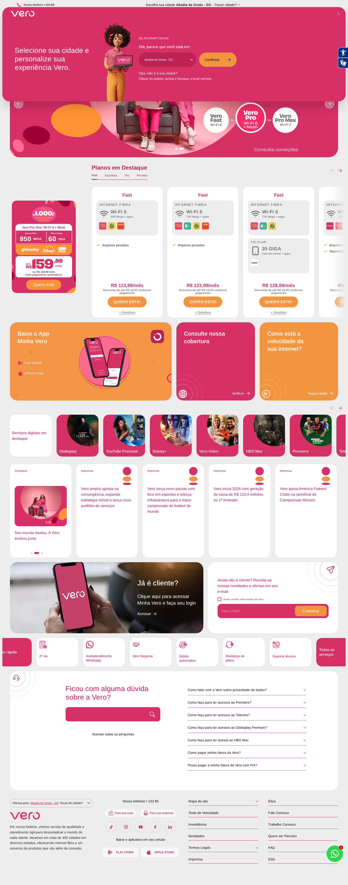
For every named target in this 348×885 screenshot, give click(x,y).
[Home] (51, 815)
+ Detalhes (127, 312)
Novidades (196, 836)
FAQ (271, 847)
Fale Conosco (278, 813)
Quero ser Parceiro (282, 836)
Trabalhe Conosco (282, 824)
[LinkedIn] (170, 827)
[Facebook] (155, 827)
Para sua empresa (161, 813)
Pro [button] (127, 175)
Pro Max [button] (142, 175)
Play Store (33, 363)
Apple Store (34, 373)
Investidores (197, 824)
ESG (271, 859)
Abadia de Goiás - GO (193, 5)
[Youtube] (140, 827)
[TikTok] (111, 827)
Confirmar (212, 60)
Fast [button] (94, 175)
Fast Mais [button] (111, 175)
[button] (340, 170)
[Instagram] (126, 827)
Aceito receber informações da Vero (243, 599)
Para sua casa (124, 813)
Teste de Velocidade (203, 813)
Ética (272, 801)
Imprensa (195, 859)
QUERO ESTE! (127, 302)
